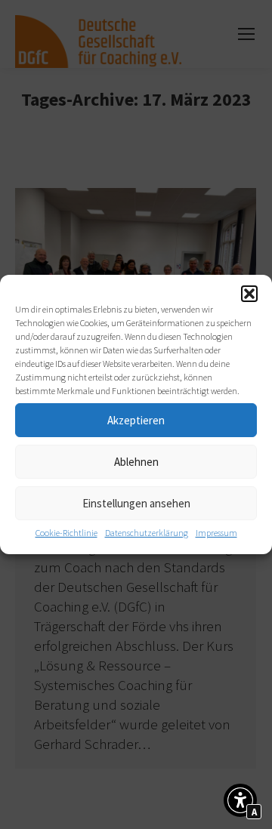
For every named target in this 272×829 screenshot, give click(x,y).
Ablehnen (136, 462)
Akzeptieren (136, 420)
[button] (249, 293)
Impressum (216, 532)
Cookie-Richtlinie (66, 532)
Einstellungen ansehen (136, 503)
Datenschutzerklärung (146, 532)
